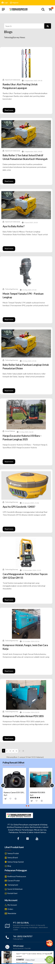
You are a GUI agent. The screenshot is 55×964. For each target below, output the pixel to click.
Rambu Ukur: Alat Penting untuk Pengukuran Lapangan (20, 86)
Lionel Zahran (10, 431)
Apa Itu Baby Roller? (14, 226)
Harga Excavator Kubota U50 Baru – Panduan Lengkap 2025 (22, 437)
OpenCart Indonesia (12, 80)
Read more (9, 110)
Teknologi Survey (11, 289)
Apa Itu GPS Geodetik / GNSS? (19, 506)
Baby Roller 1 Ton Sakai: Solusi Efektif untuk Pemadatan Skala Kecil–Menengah (25, 157)
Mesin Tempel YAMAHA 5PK (14, 792)
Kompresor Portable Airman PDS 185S (23, 716)
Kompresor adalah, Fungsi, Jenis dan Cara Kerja (25, 647)
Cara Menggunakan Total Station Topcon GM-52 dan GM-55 (25, 576)
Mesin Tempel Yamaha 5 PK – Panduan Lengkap (23, 295)
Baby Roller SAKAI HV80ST (40, 792)
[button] (3, 785)
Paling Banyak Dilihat (13, 762)
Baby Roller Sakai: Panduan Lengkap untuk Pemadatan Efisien (26, 366)
